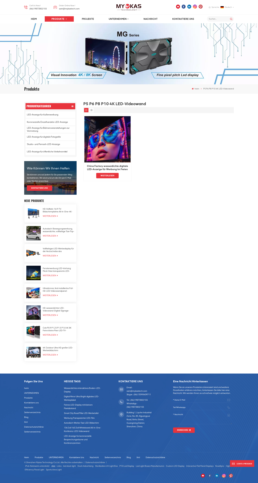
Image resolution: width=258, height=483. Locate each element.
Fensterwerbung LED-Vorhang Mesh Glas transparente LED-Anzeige (57, 269)
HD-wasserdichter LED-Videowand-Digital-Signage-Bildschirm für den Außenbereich (58, 309)
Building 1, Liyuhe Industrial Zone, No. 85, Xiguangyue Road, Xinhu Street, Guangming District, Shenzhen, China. (139, 419)
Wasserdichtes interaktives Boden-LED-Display (82, 390)
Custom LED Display (175, 466)
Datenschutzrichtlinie (34, 427)
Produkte (58, 18)
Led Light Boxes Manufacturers (150, 466)
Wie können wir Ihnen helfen (48, 168)
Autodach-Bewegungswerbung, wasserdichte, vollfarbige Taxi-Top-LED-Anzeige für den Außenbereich (58, 230)
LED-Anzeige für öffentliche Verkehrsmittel (47, 151)
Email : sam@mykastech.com (137, 389)
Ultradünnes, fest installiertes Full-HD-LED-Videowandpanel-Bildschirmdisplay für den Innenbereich (58, 289)
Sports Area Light (54, 469)
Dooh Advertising (85, 466)
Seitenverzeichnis (32, 412)
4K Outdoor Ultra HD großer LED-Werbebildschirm (58, 349)
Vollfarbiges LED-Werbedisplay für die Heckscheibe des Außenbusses (58, 250)
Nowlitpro (219, 466)
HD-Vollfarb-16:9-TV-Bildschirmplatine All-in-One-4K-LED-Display (57, 210)
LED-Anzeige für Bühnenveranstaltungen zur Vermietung (48, 129)
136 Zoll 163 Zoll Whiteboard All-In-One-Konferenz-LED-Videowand (82, 429)
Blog (26, 417)
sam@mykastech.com (69, 9)
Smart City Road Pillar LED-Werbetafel (81, 413)
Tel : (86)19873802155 (137, 400)
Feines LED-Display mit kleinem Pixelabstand (78, 407)
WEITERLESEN (50, 216)
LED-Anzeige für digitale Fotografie (44, 137)
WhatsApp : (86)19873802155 (135, 405)
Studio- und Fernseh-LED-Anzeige (43, 144)
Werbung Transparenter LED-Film (79, 418)
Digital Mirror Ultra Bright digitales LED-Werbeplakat (81, 398)
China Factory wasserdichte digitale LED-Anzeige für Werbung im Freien (107, 168)
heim (34, 18)
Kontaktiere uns (183, 18)
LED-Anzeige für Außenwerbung (42, 114)
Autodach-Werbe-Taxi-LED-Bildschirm (81, 423)
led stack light (69, 466)
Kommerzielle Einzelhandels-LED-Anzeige (47, 122)
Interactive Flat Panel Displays (200, 466)
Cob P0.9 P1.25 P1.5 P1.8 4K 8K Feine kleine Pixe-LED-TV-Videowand (57, 329)
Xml (26, 422)
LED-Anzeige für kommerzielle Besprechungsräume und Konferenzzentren (78, 439)
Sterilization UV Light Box (106, 466)
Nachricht (150, 18)
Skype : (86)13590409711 (139, 394)
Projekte (88, 18)
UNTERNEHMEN (118, 18)
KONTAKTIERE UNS (39, 188)
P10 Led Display (126, 466)
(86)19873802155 (38, 9)
